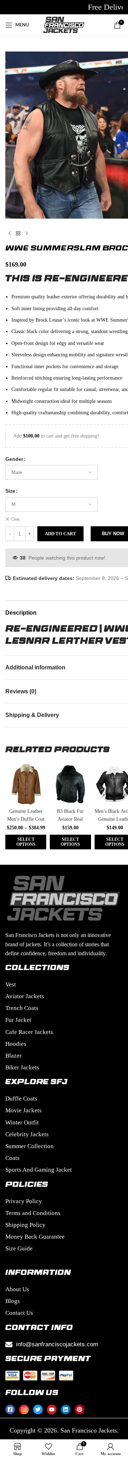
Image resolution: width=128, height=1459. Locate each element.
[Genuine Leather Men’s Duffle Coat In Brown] (25, 784)
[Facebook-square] (10, 1409)
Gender (14, 459)
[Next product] (26, 233)
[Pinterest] (79, 1409)
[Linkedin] (65, 1409)
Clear (15, 519)
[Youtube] (52, 1409)
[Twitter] (38, 1409)
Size (10, 491)
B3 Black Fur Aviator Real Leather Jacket (70, 819)
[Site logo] (64, 24)
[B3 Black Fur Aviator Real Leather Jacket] (70, 784)
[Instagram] (24, 1409)
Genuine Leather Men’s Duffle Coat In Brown (25, 819)
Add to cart (60, 533)
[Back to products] (18, 233)
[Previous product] (9, 233)
